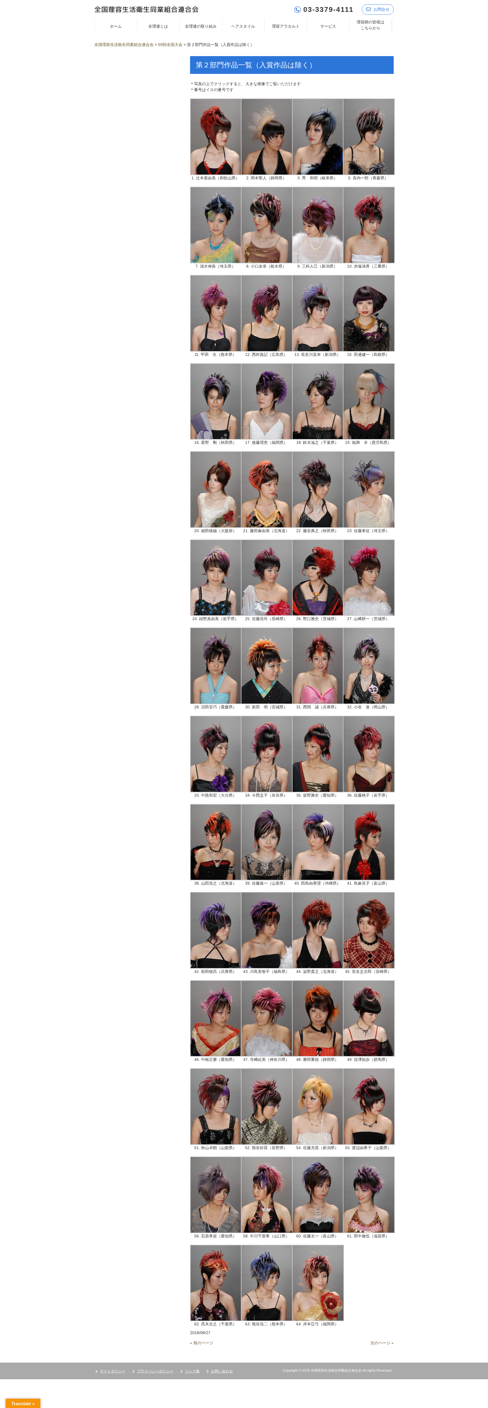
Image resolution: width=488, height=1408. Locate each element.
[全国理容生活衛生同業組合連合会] (146, 8)
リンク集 (192, 1371)
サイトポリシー (113, 1371)
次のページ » (382, 1343)
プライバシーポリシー (155, 1371)
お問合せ (381, 9)
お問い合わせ (222, 1371)
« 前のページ (201, 1343)
